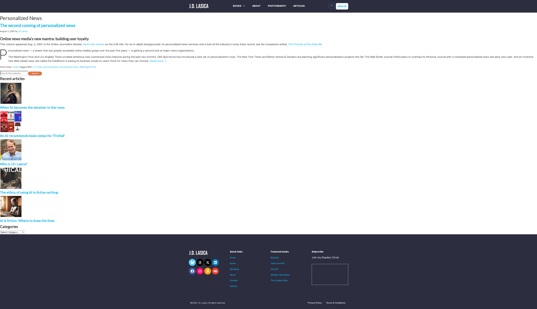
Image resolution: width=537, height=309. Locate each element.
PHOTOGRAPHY (277, 5)
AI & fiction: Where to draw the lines (27, 220)
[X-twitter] (207, 262)
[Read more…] (157, 60)
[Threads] (199, 262)
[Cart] (331, 6)
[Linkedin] (215, 262)
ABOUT (256, 5)
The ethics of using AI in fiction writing (29, 192)
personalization (51, 67)
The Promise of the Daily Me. (305, 44)
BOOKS (237, 5)
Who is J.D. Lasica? (13, 164)
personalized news (69, 67)
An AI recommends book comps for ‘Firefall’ (32, 136)
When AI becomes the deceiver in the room (32, 107)
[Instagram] (199, 271)
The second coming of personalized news (37, 25)
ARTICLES (299, 5)
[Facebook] (192, 271)
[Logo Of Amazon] (207, 271)
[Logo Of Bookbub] (215, 271)
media (16, 67)
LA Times (37, 67)
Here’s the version (93, 44)
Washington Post (88, 67)
